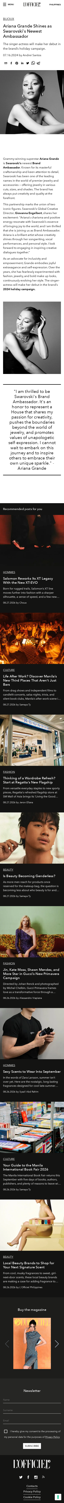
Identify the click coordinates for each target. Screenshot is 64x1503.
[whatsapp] (33, 63)
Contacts (32, 1486)
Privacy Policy (52, 1437)
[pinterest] (16, 63)
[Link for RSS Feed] (43, 1477)
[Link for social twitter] (21, 1478)
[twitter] (27, 63)
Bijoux (8, 19)
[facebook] (11, 63)
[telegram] (38, 63)
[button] (57, 1344)
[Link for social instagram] (36, 1478)
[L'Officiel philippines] (32, 4)
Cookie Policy (32, 1497)
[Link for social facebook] (28, 1478)
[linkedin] (22, 63)
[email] (6, 63)
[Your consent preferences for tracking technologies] (58, 1497)
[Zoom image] (32, 338)
